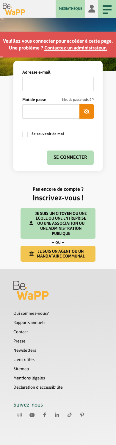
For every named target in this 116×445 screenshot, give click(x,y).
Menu (107, 9)
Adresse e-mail (36, 72)
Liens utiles (24, 359)
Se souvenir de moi (47, 134)
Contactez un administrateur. (75, 48)
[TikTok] (69, 415)
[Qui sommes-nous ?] (58, 290)
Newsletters (24, 350)
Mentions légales (29, 378)
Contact (20, 331)
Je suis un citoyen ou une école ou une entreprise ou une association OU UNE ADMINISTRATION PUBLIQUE (61, 223)
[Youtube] (32, 415)
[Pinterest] (82, 415)
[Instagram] (19, 415)
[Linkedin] (57, 415)
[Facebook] (44, 415)
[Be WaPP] (29, 9)
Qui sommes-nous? (31, 313)
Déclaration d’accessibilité (38, 387)
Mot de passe (58, 99)
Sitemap (21, 368)
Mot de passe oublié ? (78, 100)
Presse (19, 341)
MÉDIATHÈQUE (70, 9)
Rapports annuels (29, 322)
